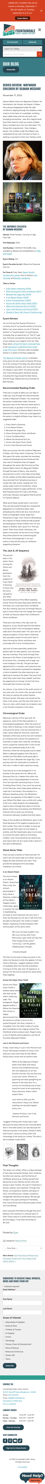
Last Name (7, 1309)
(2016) (18, 289)
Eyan (15, 1232)
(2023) (22, 309)
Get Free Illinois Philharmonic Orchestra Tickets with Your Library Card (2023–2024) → (20, 1258)
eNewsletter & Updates (15, 1322)
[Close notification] (41, 10)
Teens (8, 1359)
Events (8, 1337)
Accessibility (22, 1467)
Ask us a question (9, 1404)
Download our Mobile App (12, 1401)
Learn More (22, 18)
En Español (10, 1333)
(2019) (17, 297)
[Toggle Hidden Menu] (39, 29)
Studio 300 (10, 1355)
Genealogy (10, 1340)
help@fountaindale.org (16, 1398)
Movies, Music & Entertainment (18, 1344)
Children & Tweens (13, 1329)
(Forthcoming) (24, 312)
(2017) (24, 291)
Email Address (9, 1289)
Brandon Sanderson (22, 278)
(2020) (18, 300)
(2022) (21, 306)
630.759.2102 (13, 1395)
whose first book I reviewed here (26, 344)
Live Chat (32, 1478)
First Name (7, 1299)
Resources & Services (14, 1352)
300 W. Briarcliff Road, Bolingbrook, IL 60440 (19, 1392)
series (15, 358)
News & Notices (12, 1348)
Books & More (21, 1241)
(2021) (21, 303)
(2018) (18, 294)
